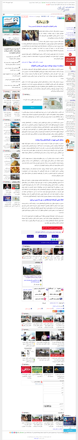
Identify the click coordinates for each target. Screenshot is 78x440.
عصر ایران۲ (60, 432)
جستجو (63, 2)
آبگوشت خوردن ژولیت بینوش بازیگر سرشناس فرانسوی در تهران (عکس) (70, 80)
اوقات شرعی (51, 2)
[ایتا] (54, 311)
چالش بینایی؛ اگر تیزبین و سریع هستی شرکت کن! (70, 127)
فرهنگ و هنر (69, 4)
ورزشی (31, 2)
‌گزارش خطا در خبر (24, 16)
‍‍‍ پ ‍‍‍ (47, 16)
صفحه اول (73, 2)
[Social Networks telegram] (51, 239)
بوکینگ (36, 384)
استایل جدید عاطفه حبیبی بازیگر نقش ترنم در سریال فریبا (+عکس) (70, 89)
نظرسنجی (59, 2)
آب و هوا (55, 2)
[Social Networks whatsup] (55, 239)
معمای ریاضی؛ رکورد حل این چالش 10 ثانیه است (70, 130)
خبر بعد (54, 236)
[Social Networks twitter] (53, 239)
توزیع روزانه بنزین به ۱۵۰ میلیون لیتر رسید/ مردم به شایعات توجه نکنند (70, 34)
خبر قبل (31, 236)
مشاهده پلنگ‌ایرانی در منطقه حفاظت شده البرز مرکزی (70, 29)
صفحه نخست (62, 16)
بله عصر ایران (25, 62)
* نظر (62, 392)
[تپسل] (23, 94)
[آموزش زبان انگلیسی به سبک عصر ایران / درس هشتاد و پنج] (70, 43)
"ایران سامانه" (36, 438)
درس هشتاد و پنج (70, 48)
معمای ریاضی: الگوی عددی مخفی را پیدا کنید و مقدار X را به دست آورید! (70, 123)
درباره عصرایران (54, 432)
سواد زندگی (43, 2)
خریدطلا (32, 107)
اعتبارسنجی (40, 384)
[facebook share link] (60, 18)
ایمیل (62, 388)
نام (62, 383)
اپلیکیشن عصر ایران (27, 290)
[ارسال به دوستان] (43, 16)
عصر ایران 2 (52, 4)
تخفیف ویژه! (69, 430)
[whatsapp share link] (63, 18)
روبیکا (30, 62)
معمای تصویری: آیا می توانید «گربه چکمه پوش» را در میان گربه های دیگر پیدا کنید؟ (70, 111)
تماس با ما (69, 2)
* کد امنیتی (61, 404)
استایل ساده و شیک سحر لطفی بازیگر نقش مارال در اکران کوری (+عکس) (71, 95)
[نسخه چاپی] (41, 16)
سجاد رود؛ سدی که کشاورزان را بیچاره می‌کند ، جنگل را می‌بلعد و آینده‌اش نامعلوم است (32, 276)
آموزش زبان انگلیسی (54, 299)
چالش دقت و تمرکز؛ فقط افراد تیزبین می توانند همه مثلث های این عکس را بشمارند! (70, 105)
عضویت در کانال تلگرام (38, 62)
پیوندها (38, 432)
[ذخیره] (44, 16)
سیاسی (40, 2)
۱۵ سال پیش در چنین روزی (39, 290)
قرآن (61, 4)
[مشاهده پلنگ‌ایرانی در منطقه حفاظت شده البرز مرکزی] (70, 18)
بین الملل (73, 4)
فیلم (55, 4)
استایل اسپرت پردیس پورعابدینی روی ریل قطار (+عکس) (70, 84)
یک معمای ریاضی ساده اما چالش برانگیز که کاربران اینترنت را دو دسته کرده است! (70, 118)
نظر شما (62, 381)
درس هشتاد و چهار (70, 50)
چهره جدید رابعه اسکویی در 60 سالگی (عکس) (71, 75)
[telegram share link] (61, 18)
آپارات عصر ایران (39, 299)
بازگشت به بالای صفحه (57, 429)
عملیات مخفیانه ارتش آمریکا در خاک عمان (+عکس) (53, 14)
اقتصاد (36, 2)
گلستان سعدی (38, 294)
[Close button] (75, 415)
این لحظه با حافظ (54, 294)
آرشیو (65, 2)
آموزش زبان (48, 4)
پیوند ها (47, 2)
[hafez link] (42, 22)
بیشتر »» (68, 13)
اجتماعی (58, 16)
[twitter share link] (58, 18)
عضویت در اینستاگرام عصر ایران (54, 290)
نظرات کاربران (42, 236)
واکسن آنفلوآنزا (55, 306)
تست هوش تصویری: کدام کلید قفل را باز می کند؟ (70, 135)
